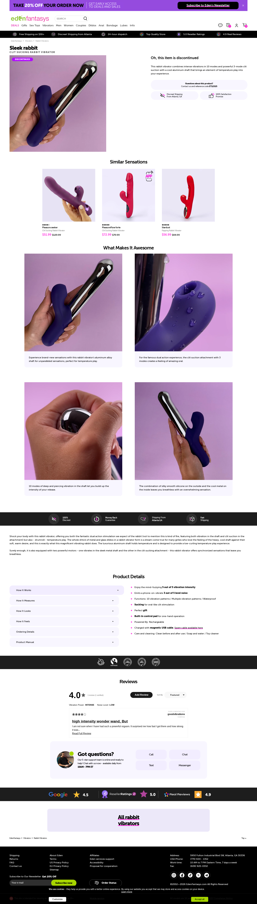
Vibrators (48, 25)
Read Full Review (81, 733)
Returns (14, 859)
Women (68, 25)
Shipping (14, 855)
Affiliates (94, 855)
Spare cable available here (188, 627)
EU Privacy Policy (59, 866)
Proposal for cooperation (103, 866)
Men (58, 25)
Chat (184, 754)
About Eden (56, 855)
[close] (243, 5)
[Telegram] (206, 875)
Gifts (24, 25)
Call (151, 754)
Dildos (92, 25)
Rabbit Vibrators (42, 41)
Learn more (126, 892)
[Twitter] (198, 875)
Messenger (185, 765)
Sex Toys (34, 25)
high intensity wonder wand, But (100, 721)
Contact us (16, 866)
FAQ (12, 862)
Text (151, 765)
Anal (101, 25)
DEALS (15, 25)
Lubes (123, 25)
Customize (57, 899)
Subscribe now (63, 883)
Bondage (112, 25)
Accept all (199, 899)
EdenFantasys (16, 41)
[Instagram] (174, 875)
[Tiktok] (190, 875)
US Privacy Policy (59, 862)
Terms (53, 859)
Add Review (141, 695)
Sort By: (160, 695)
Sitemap (54, 869)
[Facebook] (182, 875)
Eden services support (102, 859)
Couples (81, 25)
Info (132, 25)
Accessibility (96, 862)
